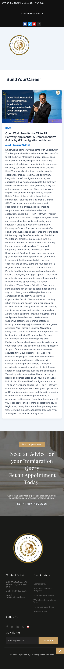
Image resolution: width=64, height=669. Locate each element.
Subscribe (48, 640)
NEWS (8, 128)
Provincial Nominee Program (42, 589)
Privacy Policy (40, 611)
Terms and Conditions (43, 607)
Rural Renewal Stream (43, 595)
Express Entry (39, 583)
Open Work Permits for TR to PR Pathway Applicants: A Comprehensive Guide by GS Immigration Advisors (30, 137)
